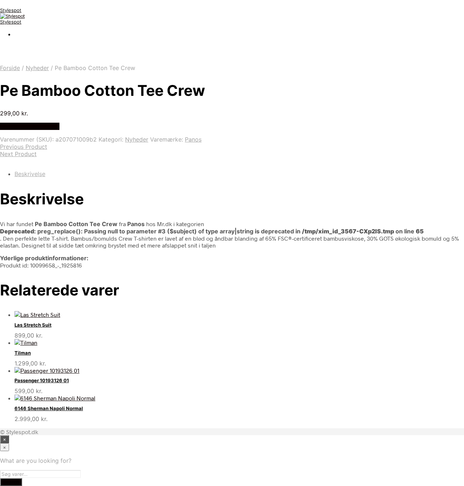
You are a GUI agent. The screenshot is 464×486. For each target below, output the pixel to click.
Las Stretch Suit (32, 325)
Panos (193, 139)
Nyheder (37, 68)
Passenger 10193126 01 (41, 380)
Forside (10, 68)
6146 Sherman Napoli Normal (48, 408)
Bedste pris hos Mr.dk (29, 126)
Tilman (22, 353)
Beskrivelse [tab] (29, 173)
